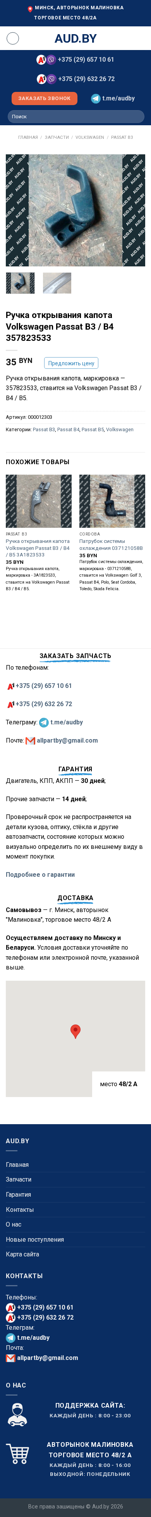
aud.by (76, 38)
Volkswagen (90, 137)
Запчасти (57, 137)
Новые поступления (35, 1239)
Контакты (20, 1209)
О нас (13, 1224)
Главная (28, 137)
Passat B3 (122, 137)
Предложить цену (71, 363)
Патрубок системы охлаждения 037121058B (111, 544)
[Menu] (13, 38)
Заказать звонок (44, 98)
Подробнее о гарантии (40, 874)
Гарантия (18, 1194)
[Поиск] (137, 116)
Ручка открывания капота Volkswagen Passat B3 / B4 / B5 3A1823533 (38, 548)
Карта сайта (22, 1254)
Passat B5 (93, 429)
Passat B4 (68, 429)
